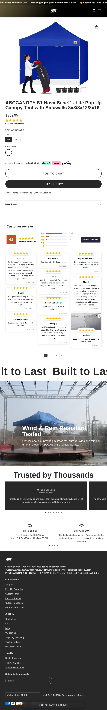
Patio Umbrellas (13, 598)
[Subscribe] (49, 680)
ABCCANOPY (57, 695)
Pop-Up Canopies (14, 589)
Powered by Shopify (75, 695)
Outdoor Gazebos (14, 603)
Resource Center (13, 646)
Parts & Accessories (15, 607)
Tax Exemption (12, 642)
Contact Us (10, 619)
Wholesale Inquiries (14, 667)
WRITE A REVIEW (90, 240)
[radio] (8, 139)
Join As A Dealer (13, 662)
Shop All (9, 584)
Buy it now (53, 184)
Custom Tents (12, 593)
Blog (7, 628)
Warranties (10, 633)
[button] (7, 11)
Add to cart (53, 173)
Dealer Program (13, 658)
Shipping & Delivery (14, 637)
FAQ (7, 623)
